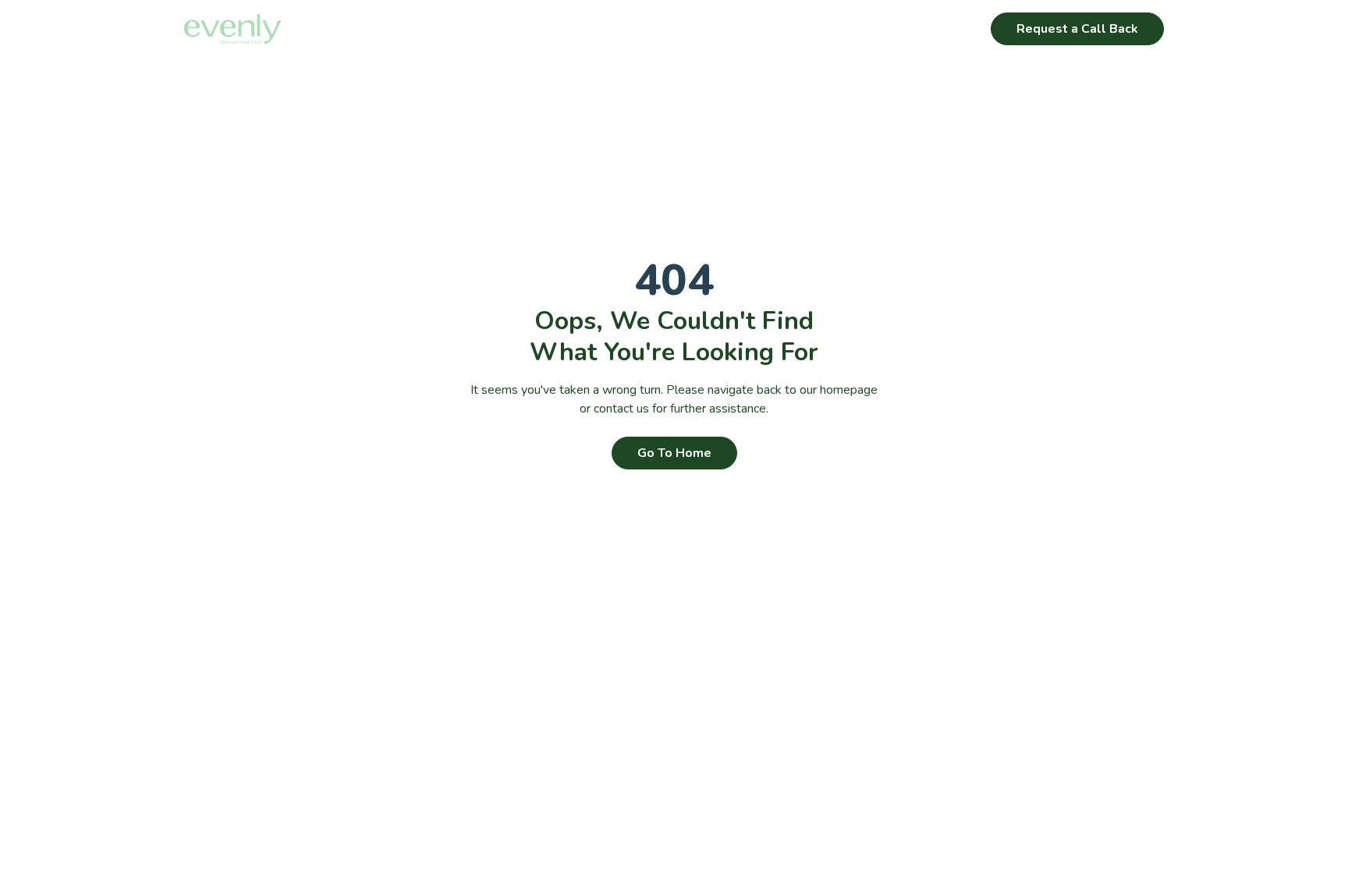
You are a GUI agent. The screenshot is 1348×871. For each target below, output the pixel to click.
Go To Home (674, 453)
